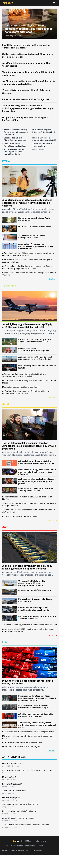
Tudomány (9, 285)
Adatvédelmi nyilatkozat (12, 846)
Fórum (40, 846)
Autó (5, 527)
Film (5, 642)
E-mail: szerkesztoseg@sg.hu (15, 850)
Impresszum (30, 846)
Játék (5, 404)
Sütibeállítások (36, 850)
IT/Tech (7, 161)
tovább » (53, 279)
